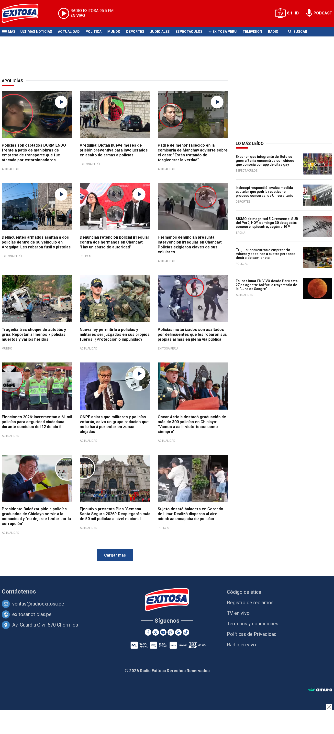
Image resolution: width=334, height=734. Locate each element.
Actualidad (69, 32)
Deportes (135, 32)
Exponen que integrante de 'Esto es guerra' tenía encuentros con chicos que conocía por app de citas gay (265, 160)
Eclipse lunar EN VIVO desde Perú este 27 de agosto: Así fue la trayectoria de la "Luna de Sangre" (267, 285)
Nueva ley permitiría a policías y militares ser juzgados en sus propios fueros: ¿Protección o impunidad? (115, 334)
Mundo (113, 32)
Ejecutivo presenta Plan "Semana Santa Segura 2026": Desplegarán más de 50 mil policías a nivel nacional (115, 514)
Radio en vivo (241, 645)
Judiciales (160, 32)
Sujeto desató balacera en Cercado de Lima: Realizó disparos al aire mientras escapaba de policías (190, 514)
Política (93, 32)
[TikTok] (186, 632)
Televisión (252, 32)
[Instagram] (170, 632)
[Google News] (178, 632)
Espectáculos (189, 32)
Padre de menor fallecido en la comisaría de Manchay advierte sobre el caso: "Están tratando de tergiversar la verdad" (193, 152)
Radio (273, 32)
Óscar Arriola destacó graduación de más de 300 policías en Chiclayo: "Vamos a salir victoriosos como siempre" (192, 424)
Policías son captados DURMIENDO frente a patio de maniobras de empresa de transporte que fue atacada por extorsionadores (34, 152)
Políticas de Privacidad (252, 634)
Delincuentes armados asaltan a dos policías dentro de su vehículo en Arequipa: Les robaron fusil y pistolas (36, 242)
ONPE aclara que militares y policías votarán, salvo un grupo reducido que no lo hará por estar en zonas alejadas (114, 424)
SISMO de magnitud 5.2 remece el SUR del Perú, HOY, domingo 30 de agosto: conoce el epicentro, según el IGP (267, 223)
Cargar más (115, 555)
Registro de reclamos (250, 603)
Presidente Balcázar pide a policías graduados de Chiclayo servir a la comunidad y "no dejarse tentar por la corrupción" (36, 516)
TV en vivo (238, 613)
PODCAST (322, 13)
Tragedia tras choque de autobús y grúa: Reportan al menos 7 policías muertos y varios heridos (34, 334)
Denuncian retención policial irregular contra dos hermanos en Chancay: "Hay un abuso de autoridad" (114, 242)
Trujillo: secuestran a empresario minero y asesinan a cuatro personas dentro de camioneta (266, 254)
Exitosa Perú (224, 32)
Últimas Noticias (36, 32)
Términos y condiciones (252, 624)
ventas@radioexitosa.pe (38, 604)
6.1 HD (293, 13)
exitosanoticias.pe (32, 614)
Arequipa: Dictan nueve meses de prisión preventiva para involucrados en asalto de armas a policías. (114, 150)
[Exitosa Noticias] (24, 13)
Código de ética (244, 592)
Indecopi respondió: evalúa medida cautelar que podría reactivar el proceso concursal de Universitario (264, 192)
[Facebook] (148, 632)
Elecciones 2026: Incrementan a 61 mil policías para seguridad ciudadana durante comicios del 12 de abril (37, 422)
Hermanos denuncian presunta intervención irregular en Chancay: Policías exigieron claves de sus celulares (190, 244)
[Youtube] (163, 632)
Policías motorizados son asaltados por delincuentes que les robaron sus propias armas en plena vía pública (192, 334)
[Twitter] (155, 632)
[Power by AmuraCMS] (320, 690)
